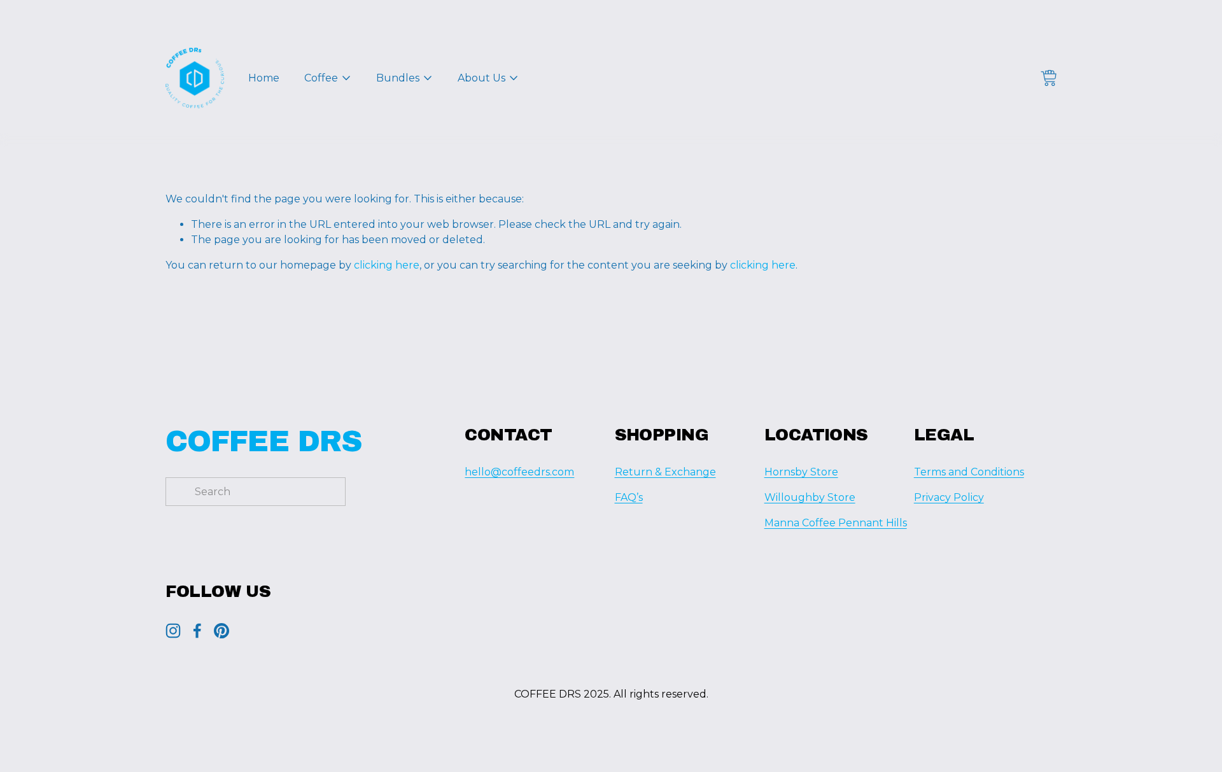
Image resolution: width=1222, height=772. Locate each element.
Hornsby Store (801, 472)
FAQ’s (629, 497)
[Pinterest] (221, 630)
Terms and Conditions (969, 472)
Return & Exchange (665, 472)
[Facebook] (197, 630)
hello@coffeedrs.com (519, 472)
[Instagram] (173, 630)
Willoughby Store (809, 497)
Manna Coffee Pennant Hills (835, 523)
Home (263, 78)
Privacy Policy (949, 497)
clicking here (386, 265)
